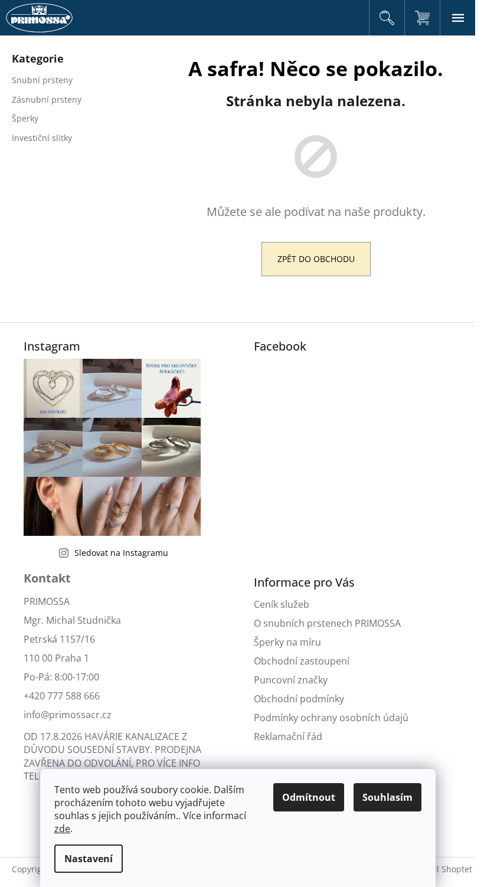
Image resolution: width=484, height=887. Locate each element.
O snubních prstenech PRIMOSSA (327, 623)
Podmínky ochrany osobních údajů (331, 717)
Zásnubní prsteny (46, 99)
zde (62, 828)
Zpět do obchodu (316, 258)
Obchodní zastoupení (301, 660)
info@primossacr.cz (68, 714)
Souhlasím (387, 797)
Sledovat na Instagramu (121, 552)
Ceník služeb (281, 604)
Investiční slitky (42, 137)
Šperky (25, 118)
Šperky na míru (287, 642)
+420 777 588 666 (62, 695)
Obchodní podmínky (299, 698)
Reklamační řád (288, 736)
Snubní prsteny (42, 80)
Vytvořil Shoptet (441, 869)
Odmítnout (308, 797)
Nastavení (88, 858)
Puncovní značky (291, 679)
